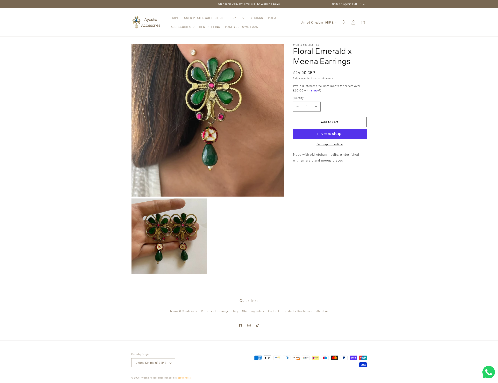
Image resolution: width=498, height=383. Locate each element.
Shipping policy (253, 311)
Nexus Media (184, 377)
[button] (236, 17)
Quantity (298, 98)
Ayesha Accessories (152, 377)
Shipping (298, 78)
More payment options (330, 144)
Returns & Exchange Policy (219, 311)
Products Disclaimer (297, 311)
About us (322, 311)
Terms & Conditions (183, 311)
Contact (274, 311)
